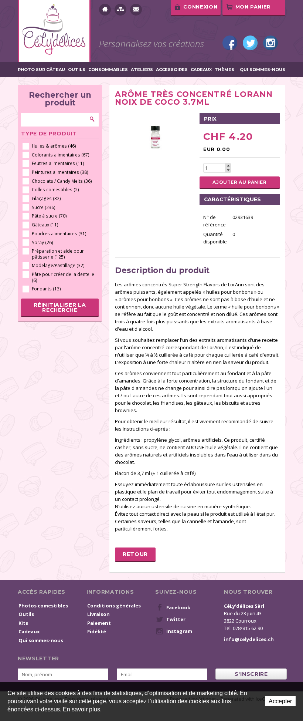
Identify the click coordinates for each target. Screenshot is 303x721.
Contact (136, 10)
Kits (23, 623)
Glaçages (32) (46, 198)
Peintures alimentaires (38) (60, 172)
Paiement (99, 623)
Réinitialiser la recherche (60, 307)
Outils (76, 70)
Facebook (229, 43)
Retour (135, 554)
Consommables (108, 70)
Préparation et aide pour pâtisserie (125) (58, 254)
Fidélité (96, 631)
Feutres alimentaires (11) (58, 163)
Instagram (270, 43)
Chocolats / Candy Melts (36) (62, 181)
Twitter (250, 43)
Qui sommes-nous (262, 70)
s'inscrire (251, 674)
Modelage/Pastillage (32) (58, 265)
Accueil (105, 10)
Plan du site (120, 10)
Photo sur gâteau (41, 70)
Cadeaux (201, 70)
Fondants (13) (46, 289)
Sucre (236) (43, 207)
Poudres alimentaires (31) (59, 233)
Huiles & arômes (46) (54, 146)
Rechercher (92, 119)
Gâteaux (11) (45, 225)
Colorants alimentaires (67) (60, 155)
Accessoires (172, 70)
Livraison (98, 614)
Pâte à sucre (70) (49, 216)
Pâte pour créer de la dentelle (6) (63, 277)
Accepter (280, 701)
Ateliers (142, 70)
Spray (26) (42, 242)
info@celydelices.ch (249, 639)
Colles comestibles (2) (55, 189)
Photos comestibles (43, 605)
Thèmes (224, 70)
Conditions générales (114, 605)
